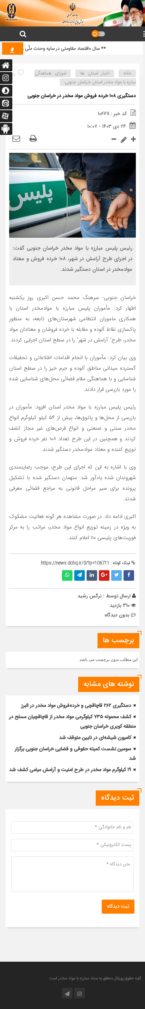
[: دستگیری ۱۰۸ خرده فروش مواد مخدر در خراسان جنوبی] (16, 139)
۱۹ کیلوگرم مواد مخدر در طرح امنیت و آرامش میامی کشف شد (70, 770)
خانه (127, 73)
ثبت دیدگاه (118, 906)
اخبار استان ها (94, 73)
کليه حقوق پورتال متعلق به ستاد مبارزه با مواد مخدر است (95, 978)
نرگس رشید (89, 596)
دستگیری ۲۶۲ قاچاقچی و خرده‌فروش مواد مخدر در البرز (76, 705)
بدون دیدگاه (117, 615)
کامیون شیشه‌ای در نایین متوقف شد (95, 738)
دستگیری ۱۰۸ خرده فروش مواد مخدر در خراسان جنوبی (81, 96)
